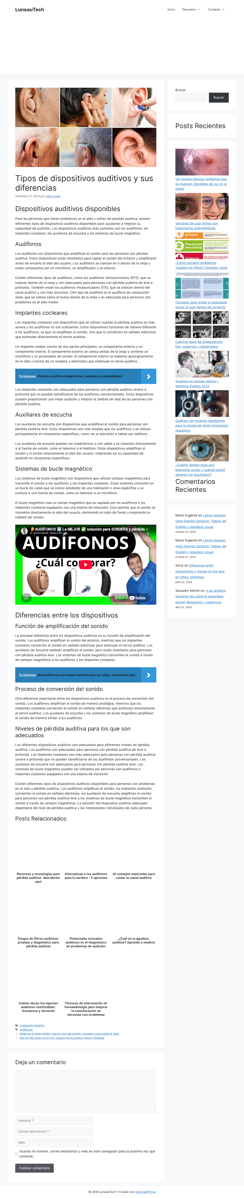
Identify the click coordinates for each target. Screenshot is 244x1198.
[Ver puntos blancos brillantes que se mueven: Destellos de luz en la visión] (202, 163)
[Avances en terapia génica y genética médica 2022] (202, 365)
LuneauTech (29, 9)
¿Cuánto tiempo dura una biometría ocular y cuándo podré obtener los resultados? (200, 470)
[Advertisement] (122, 47)
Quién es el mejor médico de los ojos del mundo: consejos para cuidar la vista (69, 1033)
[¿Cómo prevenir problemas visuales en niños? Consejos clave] (202, 246)
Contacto (214, 9)
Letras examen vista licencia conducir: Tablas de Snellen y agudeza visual (200, 521)
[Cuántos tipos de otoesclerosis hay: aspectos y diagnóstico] (202, 325)
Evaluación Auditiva (32, 1025)
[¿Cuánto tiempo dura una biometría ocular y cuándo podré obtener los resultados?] (202, 449)
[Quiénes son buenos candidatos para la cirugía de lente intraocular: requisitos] (202, 404)
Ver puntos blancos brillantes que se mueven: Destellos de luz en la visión (201, 184)
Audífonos (26, 1029)
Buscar (180, 90)
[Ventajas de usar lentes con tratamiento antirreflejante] (202, 207)
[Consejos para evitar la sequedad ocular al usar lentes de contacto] (202, 286)
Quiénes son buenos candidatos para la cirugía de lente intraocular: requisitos (202, 425)
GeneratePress (145, 1192)
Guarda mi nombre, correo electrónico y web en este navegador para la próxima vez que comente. (87, 1153)
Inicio (171, 9)
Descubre (189, 9)
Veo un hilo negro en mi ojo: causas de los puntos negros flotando (62, 1037)
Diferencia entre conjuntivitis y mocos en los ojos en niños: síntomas (200, 571)
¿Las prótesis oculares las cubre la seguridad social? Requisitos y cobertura (200, 596)
